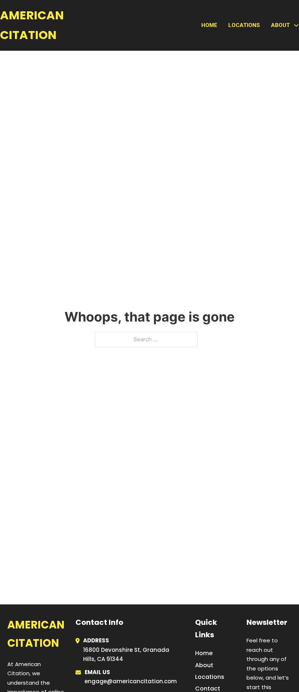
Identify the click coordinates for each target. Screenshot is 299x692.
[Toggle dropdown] (296, 25)
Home (209, 25)
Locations (244, 25)
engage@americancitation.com (131, 681)
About (204, 665)
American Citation (32, 25)
